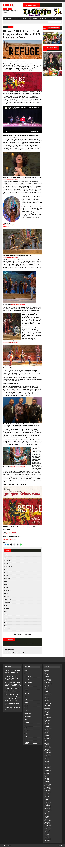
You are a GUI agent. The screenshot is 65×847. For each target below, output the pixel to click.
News (9, 18)
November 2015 (47, 825)
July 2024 (46, 697)
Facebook (60, 845)
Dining (41, 18)
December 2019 (47, 750)
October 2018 (47, 772)
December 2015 (47, 823)
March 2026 (47, 677)
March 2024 (47, 702)
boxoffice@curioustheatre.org (11, 534)
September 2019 (47, 755)
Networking (6, 608)
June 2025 (46, 688)
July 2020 (46, 740)
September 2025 (47, 683)
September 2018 (47, 773)
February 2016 (47, 820)
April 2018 (46, 781)
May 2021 (46, 732)
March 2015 (47, 837)
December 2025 (47, 679)
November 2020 (47, 735)
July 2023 (46, 709)
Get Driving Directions (9, 539)
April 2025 (46, 691)
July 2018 (46, 776)
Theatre (5, 623)
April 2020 (46, 744)
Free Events (6, 596)
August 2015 (47, 830)
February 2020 (47, 747)
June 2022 (46, 723)
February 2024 (47, 703)
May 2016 (46, 816)
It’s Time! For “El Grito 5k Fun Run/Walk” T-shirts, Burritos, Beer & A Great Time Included (12, 672)
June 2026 (46, 673)
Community (6, 569)
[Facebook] (61, 1)
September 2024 (47, 694)
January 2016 (47, 822)
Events (5, 581)
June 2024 (46, 699)
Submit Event (47, 18)
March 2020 (47, 746)
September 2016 (47, 810)
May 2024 (46, 700)
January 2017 (47, 804)
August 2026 (47, 670)
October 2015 (47, 826)
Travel (5, 626)
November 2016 (47, 807)
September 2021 (47, 728)
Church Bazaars (7, 564)
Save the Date (7, 617)
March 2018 (47, 782)
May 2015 (46, 834)
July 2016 (46, 813)
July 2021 (46, 729)
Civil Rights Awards (8, 567)
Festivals (6, 587)
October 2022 (47, 720)
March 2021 (47, 734)
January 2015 (47, 840)
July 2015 (46, 831)
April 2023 (46, 714)
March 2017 (47, 801)
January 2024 (47, 705)
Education (6, 575)
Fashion (5, 584)
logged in (12, 652)
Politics (5, 614)
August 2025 (47, 685)
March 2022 (47, 725)
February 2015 (47, 839)
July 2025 (46, 687)
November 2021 (47, 726)
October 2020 (47, 737)
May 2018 (46, 779)
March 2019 (47, 764)
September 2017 (47, 791)
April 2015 (46, 836)
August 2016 (47, 811)
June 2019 (46, 760)
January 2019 (47, 767)
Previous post (18, 634)
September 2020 (47, 738)
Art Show (6, 555)
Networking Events (25, 18)
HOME (5, 18)
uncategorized (7, 629)
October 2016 (47, 808)
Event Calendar (16, 18)
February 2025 (47, 693)
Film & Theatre (7, 590)
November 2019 (47, 752)
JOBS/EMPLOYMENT (8, 602)
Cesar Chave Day (7, 561)
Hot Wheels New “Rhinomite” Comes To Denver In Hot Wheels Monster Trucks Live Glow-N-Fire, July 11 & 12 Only (12, 694)
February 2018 (47, 784)
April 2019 (46, 763)
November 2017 (47, 788)
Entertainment (34, 18)
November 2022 (47, 718)
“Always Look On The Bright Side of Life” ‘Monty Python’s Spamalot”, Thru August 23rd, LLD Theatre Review (12, 678)
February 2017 (47, 802)
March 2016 (47, 819)
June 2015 (46, 833)
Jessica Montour (7, 599)
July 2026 (46, 671)
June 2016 (46, 814)
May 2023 (46, 712)
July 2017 (46, 795)
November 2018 (47, 770)
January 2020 (47, 749)
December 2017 (47, 787)
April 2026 (46, 676)
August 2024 (47, 696)
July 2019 (46, 758)
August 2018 (47, 775)
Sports (5, 620)
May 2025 (46, 690)
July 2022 (46, 722)
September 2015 (47, 828)
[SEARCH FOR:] (54, 22)
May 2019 (46, 761)
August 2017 (47, 793)
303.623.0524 (12, 532)
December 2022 (47, 717)
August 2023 (47, 708)
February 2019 (47, 766)
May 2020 (46, 743)
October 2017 (47, 790)
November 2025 (47, 680)
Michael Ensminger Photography (10, 179)
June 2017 (46, 796)
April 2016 (46, 817)
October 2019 (47, 753)
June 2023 (46, 711)
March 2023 (47, 715)
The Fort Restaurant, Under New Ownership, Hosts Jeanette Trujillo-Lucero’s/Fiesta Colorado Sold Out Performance (12, 688)
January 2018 (47, 785)
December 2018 (47, 769)
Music (5, 605)
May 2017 (46, 798)
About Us (54, 18)
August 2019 (47, 756)
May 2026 (46, 674)
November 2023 (47, 706)
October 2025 (47, 682)
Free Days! (6, 593)
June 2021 (46, 731)
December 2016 (47, 805)
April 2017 (46, 799)
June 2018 (46, 778)
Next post (27, 634)
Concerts (6, 572)
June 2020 (46, 741)
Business (6, 558)
